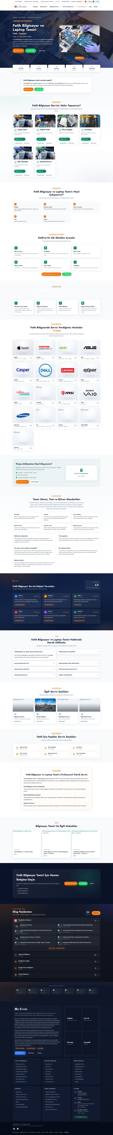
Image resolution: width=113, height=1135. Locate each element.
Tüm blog (96, 913)
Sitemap (51, 1132)
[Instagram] (17, 1128)
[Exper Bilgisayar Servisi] (72, 991)
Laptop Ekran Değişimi (21, 1069)
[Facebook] (14, 1128)
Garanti (38, 1132)
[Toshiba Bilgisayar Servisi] (60, 991)
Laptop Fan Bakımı (20, 1074)
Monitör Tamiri (79, 1071)
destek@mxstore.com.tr (83, 1099)
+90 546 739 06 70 (65, 1)
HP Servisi (48, 1066)
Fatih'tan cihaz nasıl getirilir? (67, 651)
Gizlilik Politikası (20, 1104)
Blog (90, 6)
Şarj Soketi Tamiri (20, 1079)
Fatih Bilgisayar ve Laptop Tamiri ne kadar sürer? (28, 651)
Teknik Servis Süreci (21, 1097)
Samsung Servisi (50, 1081)
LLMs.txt (56, 1132)
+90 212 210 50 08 (71, 883)
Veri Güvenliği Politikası (22, 1107)
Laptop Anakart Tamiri (21, 1066)
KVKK (17, 1102)
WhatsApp (31, 50)
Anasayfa (35, 6)
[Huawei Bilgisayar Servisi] (84, 991)
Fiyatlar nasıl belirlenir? (65, 675)
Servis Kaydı (42, 50)
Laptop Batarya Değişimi (22, 1071)
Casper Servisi (49, 1079)
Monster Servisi (50, 1076)
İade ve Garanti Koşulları (22, 1099)
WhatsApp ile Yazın (82, 1117)
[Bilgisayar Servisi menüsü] (60, 7)
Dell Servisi (48, 1071)
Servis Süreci (33, 1132)
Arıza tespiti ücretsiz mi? (21, 663)
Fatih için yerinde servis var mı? (68, 669)
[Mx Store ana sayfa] (20, 6)
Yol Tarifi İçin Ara (23, 481)
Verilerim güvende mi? (20, 675)
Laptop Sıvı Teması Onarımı (52, 1094)
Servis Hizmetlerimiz (68, 6)
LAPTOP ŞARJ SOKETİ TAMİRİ (26, 1)
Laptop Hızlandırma (21, 1081)
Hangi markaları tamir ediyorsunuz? (69, 663)
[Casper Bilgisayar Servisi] (96, 991)
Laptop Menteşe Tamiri (21, 1076)
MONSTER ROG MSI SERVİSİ (43, 1)
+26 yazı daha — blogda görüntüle (56, 948)
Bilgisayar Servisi (54, 6)
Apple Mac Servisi (79, 1064)
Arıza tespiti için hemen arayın (52, 274)
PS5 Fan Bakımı (49, 1102)
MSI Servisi (48, 1074)
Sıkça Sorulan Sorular (21, 1094)
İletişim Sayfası (35, 481)
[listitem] (23, 350)
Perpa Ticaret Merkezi (76, 1)
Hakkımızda (43, 6)
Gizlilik (42, 1132)
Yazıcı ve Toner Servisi (51, 1109)
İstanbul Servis (79, 1076)
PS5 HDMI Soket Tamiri (51, 1099)
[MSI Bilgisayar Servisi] (48, 991)
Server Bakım (78, 1074)
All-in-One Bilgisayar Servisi (53, 1097)
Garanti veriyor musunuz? (21, 669)
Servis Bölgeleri (81, 6)
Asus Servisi (49, 1064)
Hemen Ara (19, 50)
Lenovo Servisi (49, 1069)
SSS (27, 1132)
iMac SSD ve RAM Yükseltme (53, 1104)
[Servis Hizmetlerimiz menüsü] (75, 7)
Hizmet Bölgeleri (22, 17)
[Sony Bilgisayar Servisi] (36, 991)
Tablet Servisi (78, 1069)
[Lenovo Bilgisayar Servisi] (24, 991)
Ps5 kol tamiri (16, 1132)
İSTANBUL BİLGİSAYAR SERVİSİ (59, 1)
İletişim (96, 6)
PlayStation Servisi (80, 1066)
